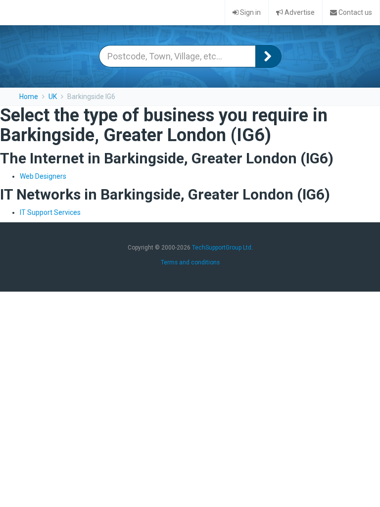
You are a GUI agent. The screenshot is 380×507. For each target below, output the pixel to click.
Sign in (249, 12)
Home (28, 97)
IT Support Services (50, 212)
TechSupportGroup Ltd (221, 247)
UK (52, 97)
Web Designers (43, 176)
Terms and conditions (190, 262)
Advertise (299, 12)
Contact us (354, 12)
